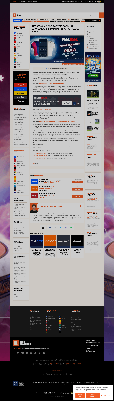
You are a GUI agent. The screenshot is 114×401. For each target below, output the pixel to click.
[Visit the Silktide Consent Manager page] (109, 395)
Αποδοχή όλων (80, 395)
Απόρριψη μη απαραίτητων (93, 395)
